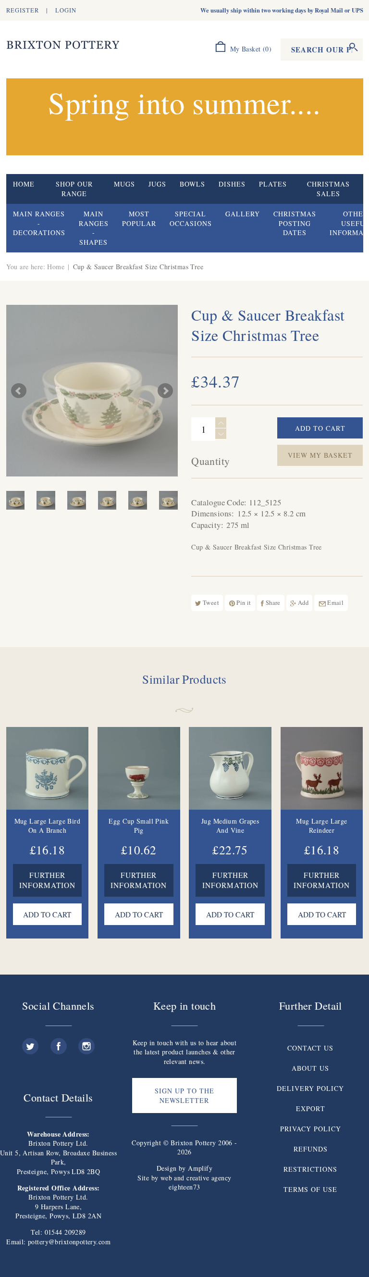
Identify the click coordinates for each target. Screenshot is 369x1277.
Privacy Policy (310, 1128)
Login (65, 10)
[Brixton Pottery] (62, 45)
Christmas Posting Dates (294, 223)
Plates (273, 183)
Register (22, 10)
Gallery (242, 213)
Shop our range (74, 188)
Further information (47, 880)
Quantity (210, 461)
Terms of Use (310, 1189)
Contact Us (310, 1047)
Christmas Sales (328, 188)
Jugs (157, 183)
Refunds (311, 1148)
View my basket (320, 455)
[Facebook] (58, 1042)
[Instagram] (86, 1042)
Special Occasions (191, 218)
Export (310, 1108)
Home (24, 183)
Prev (18, 391)
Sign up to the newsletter (184, 1095)
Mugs (124, 183)
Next (165, 391)
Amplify (200, 1168)
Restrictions (310, 1169)
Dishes (232, 183)
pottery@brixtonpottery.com (69, 1241)
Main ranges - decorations (39, 223)
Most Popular (139, 218)
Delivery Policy (310, 1088)
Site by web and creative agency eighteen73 (184, 1182)
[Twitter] (30, 1042)
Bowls (192, 183)
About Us (310, 1068)
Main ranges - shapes (94, 228)
